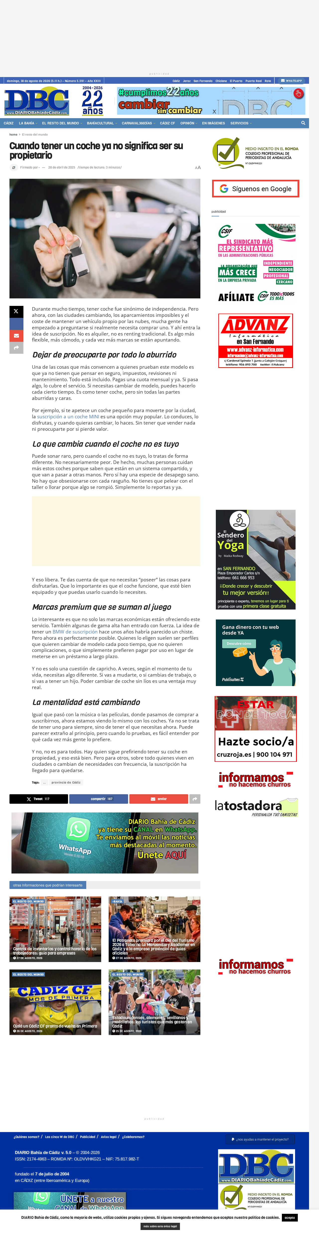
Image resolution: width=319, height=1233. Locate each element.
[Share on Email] (16, 336)
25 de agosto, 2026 (128, 1031)
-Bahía (117, 901)
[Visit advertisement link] (211, 101)
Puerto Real (253, 81)
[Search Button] (303, 123)
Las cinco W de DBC (59, 1137)
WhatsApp (293, 81)
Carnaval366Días (137, 123)
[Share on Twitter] (16, 312)
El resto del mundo (60, 123)
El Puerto (236, 81)
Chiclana (221, 81)
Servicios (239, 123)
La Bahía (26, 123)
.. (44, 783)
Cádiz (176, 81)
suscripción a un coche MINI (68, 416)
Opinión (187, 123)
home (13, 135)
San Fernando (203, 81)
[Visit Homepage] (55, 100)
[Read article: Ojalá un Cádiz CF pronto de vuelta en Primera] (55, 1002)
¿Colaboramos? (133, 1137)
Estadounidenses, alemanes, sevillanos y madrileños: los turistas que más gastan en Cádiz (152, 1022)
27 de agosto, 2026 (29, 958)
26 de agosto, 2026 (29, 1031)
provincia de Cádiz (66, 783)
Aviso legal (108, 1137)
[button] (260, 1139)
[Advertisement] (159, 35)
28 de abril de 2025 (61, 167)
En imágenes (213, 123)
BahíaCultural (100, 123)
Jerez (187, 81)
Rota (268, 81)
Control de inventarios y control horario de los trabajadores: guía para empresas (55, 951)
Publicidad (87, 1137)
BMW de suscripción (75, 631)
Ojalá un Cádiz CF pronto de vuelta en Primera (55, 1026)
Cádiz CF (167, 123)
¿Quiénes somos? (26, 1137)
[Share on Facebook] (16, 324)
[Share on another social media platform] (16, 348)
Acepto (182, 1227)
